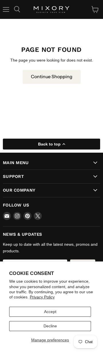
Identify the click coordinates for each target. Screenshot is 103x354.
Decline (50, 326)
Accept (50, 311)
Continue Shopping (51, 76)
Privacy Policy (42, 297)
